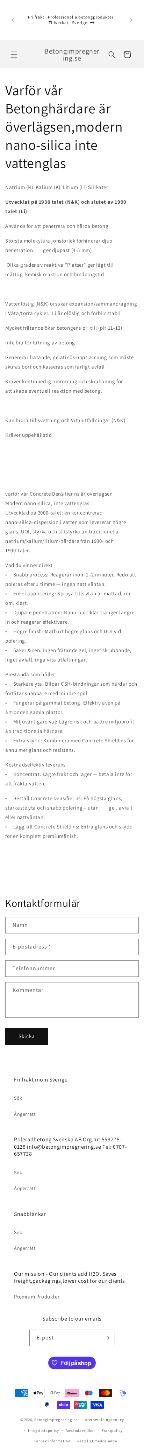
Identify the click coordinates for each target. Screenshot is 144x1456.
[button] (14, 54)
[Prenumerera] (107, 1338)
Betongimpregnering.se (56, 1419)
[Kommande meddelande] (131, 20)
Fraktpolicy (112, 1430)
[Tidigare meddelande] (13, 20)
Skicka (27, 1036)
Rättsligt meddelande (97, 1440)
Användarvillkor (80, 1430)
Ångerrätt (25, 1114)
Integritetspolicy (43, 1430)
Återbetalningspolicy (104, 1419)
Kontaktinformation (52, 1440)
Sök (18, 1098)
